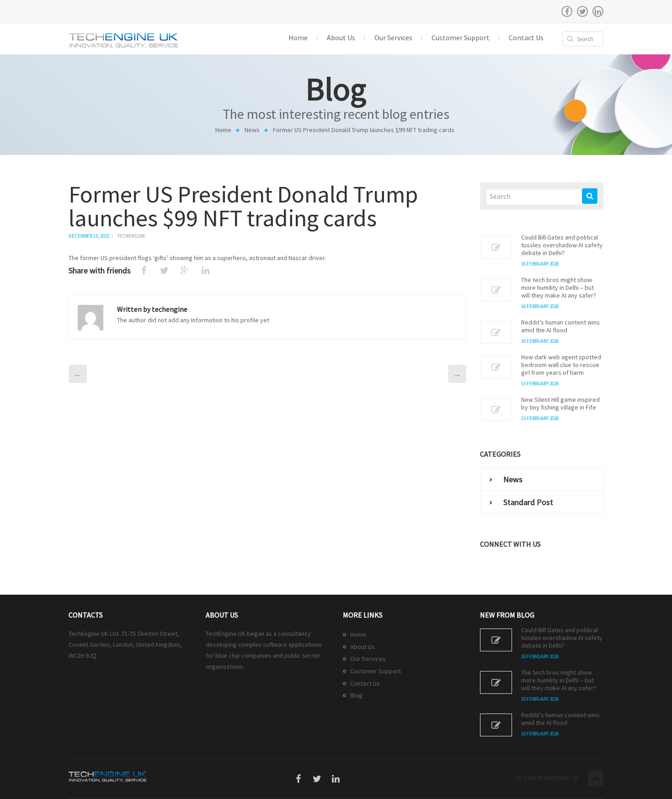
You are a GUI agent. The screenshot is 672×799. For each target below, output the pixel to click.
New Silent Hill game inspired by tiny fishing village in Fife (560, 403)
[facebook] (566, 11)
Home (223, 130)
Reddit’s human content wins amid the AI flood (560, 326)
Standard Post (528, 502)
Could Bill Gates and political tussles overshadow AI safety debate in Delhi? (562, 245)
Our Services (368, 659)
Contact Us (365, 683)
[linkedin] (597, 11)
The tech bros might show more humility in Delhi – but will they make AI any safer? (558, 287)
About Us (362, 647)
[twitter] (582, 11)
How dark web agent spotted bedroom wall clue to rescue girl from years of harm (561, 365)
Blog (356, 695)
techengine (131, 236)
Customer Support (375, 671)
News (252, 130)
